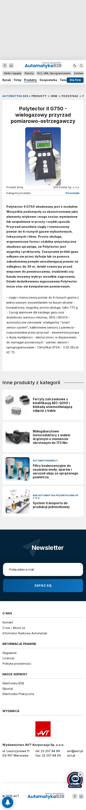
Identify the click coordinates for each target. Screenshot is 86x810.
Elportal (7, 689)
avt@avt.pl (75, 751)
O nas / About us (13, 628)
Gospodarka (48, 80)
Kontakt (7, 622)
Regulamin (9, 653)
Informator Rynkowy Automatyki (24, 633)
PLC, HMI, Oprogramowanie (53, 73)
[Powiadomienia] (7, 802)
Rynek (6, 80)
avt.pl (71, 755)
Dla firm (75, 80)
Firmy (17, 80)
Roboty (29, 73)
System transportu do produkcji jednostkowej (51, 505)
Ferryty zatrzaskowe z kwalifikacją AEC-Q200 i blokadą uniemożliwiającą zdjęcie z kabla (52, 405)
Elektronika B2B (13, 683)
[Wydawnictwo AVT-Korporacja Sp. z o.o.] (43, 729)
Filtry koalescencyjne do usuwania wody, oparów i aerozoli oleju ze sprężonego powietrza (55, 471)
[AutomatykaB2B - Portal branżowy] (46, 796)
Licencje (8, 658)
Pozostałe (73, 193)
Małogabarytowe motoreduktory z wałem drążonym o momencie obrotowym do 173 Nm (51, 437)
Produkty (30, 80)
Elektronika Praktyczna (18, 694)
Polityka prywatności (16, 663)
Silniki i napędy (12, 73)
